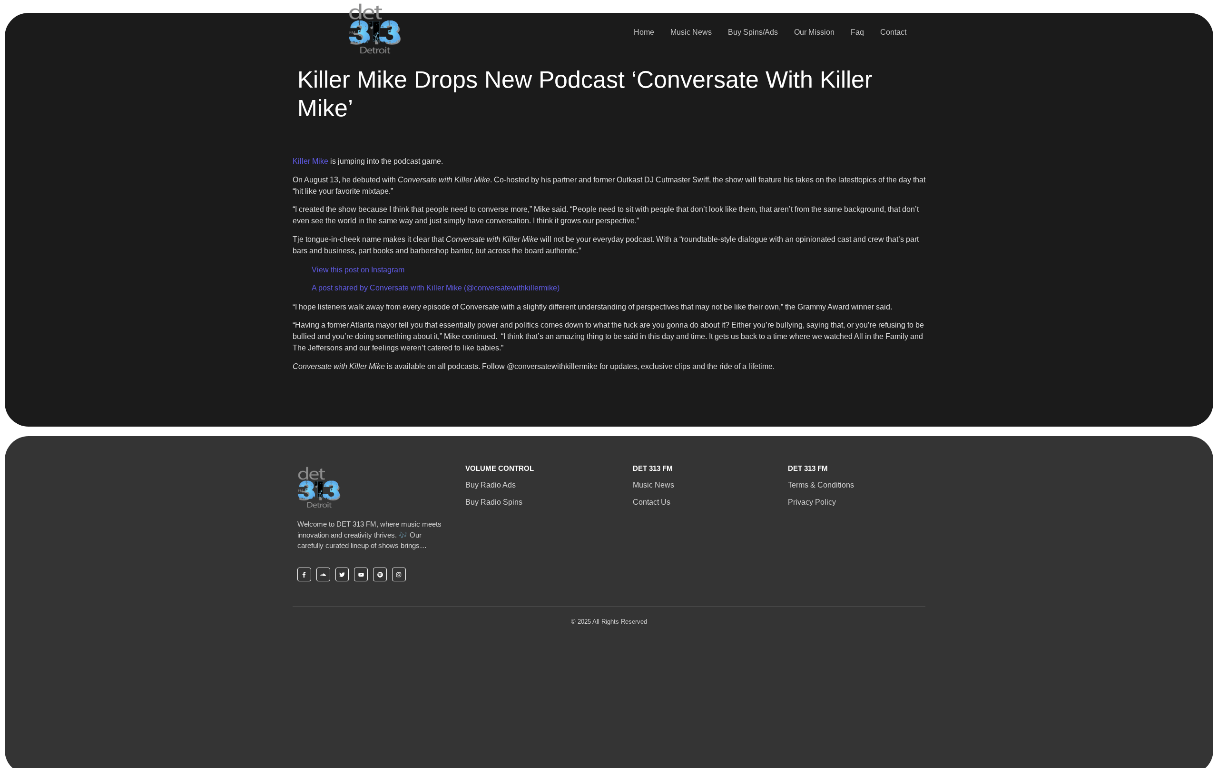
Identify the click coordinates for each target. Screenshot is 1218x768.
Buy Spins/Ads (753, 32)
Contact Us (651, 502)
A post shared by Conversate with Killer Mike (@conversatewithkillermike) (436, 288)
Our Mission (814, 32)
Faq (857, 32)
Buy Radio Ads (490, 485)
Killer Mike (310, 161)
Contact (893, 32)
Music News (691, 32)
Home (644, 32)
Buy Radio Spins (493, 502)
